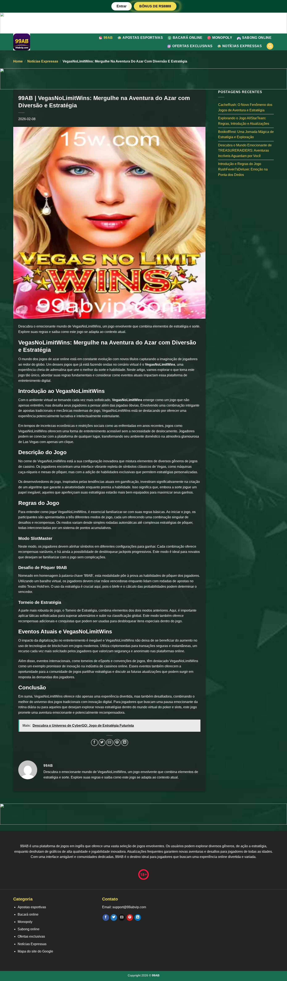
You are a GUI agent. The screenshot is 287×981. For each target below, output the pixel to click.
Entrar (121, 6)
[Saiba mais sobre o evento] (143, 23)
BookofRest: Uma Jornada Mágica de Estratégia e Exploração (246, 134)
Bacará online (187, 37)
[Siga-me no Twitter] (114, 917)
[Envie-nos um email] (121, 917)
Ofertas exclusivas (192, 46)
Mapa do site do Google (35, 951)
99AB (108, 37)
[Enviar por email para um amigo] (109, 742)
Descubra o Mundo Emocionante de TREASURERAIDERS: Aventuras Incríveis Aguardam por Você (245, 150)
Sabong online (256, 37)
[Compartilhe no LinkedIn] (124, 742)
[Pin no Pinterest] (117, 742)
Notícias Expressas (242, 46)
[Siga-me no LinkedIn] (137, 917)
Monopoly (222, 37)
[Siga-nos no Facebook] (106, 917)
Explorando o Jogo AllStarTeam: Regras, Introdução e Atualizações (243, 120)
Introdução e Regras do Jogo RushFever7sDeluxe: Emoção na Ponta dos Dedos (243, 169)
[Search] (270, 46)
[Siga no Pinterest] (129, 917)
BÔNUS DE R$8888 (155, 6)
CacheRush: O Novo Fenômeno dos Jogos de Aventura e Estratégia (245, 107)
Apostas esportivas (142, 37)
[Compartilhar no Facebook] (94, 742)
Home (18, 61)
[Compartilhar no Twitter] (102, 742)
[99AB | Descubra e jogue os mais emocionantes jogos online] (30, 42)
